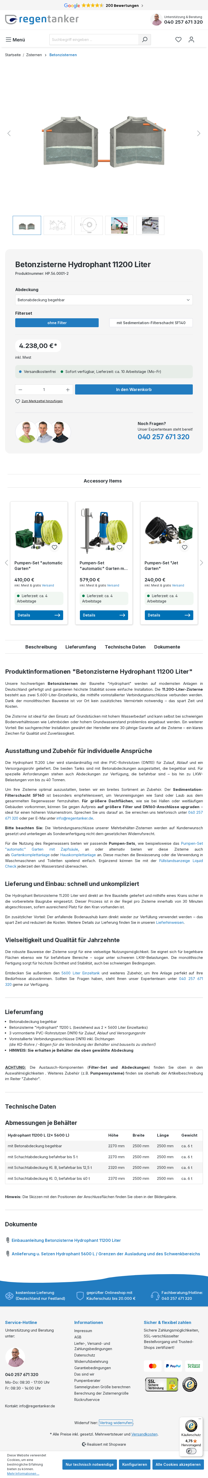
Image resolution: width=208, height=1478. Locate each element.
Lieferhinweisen (170, 922)
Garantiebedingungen (92, 1368)
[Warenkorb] (201, 37)
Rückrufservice (87, 1399)
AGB (77, 1337)
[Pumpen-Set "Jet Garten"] (169, 530)
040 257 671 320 (183, 22)
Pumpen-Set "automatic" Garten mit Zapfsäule (103, 565)
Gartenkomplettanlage (30, 854)
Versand (48, 585)
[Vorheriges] (9, 133)
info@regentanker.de (75, 818)
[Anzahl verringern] (20, 389)
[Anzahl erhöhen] (68, 389)
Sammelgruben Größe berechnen (102, 1387)
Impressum (83, 1331)
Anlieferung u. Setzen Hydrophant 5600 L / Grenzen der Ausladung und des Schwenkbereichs (105, 1253)
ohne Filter (57, 323)
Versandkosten (144, 1434)
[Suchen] (144, 39)
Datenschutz (84, 1355)
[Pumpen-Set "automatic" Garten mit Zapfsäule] (104, 530)
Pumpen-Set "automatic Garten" (38, 565)
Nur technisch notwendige (90, 1464)
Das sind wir (84, 1374)
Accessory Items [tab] (103, 481)
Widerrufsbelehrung (91, 1361)
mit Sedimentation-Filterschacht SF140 (151, 323)
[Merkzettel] (178, 39)
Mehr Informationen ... (23, 1473)
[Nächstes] (199, 133)
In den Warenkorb (134, 389)
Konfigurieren (134, 1464)
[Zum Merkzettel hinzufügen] (54, 547)
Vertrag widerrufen (116, 1422)
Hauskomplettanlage (78, 854)
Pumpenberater (87, 1380)
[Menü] (200, 1420)
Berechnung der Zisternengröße (101, 1393)
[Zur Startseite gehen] (52, 19)
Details (24, 615)
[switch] (191, 1451)
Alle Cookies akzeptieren (178, 1464)
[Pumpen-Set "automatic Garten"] (38, 530)
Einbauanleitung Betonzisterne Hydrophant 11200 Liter (66, 1240)
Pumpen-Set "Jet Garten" (161, 565)
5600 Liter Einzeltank (80, 973)
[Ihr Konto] (191, 39)
